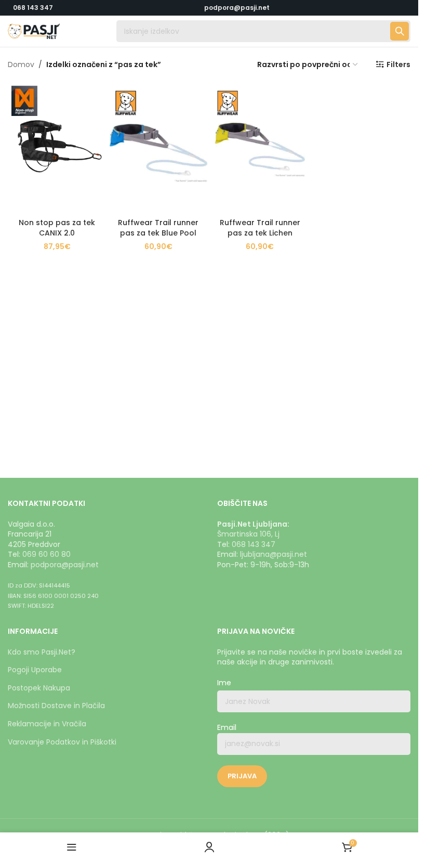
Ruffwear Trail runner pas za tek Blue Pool (158, 227)
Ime (224, 683)
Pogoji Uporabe (35, 669)
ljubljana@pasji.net (273, 554)
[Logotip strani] (34, 30)
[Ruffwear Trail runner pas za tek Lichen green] (260, 147)
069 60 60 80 (46, 554)
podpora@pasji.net (65, 564)
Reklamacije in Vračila (47, 724)
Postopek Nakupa (39, 688)
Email (226, 728)
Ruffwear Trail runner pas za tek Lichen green (260, 232)
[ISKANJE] (399, 31)
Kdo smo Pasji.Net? (41, 652)
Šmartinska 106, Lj (248, 534)
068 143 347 (33, 7)
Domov (21, 64)
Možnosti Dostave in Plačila (56, 705)
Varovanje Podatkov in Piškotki (62, 742)
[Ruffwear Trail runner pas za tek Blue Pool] (158, 147)
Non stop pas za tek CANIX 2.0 (57, 227)
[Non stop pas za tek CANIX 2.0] (57, 147)
